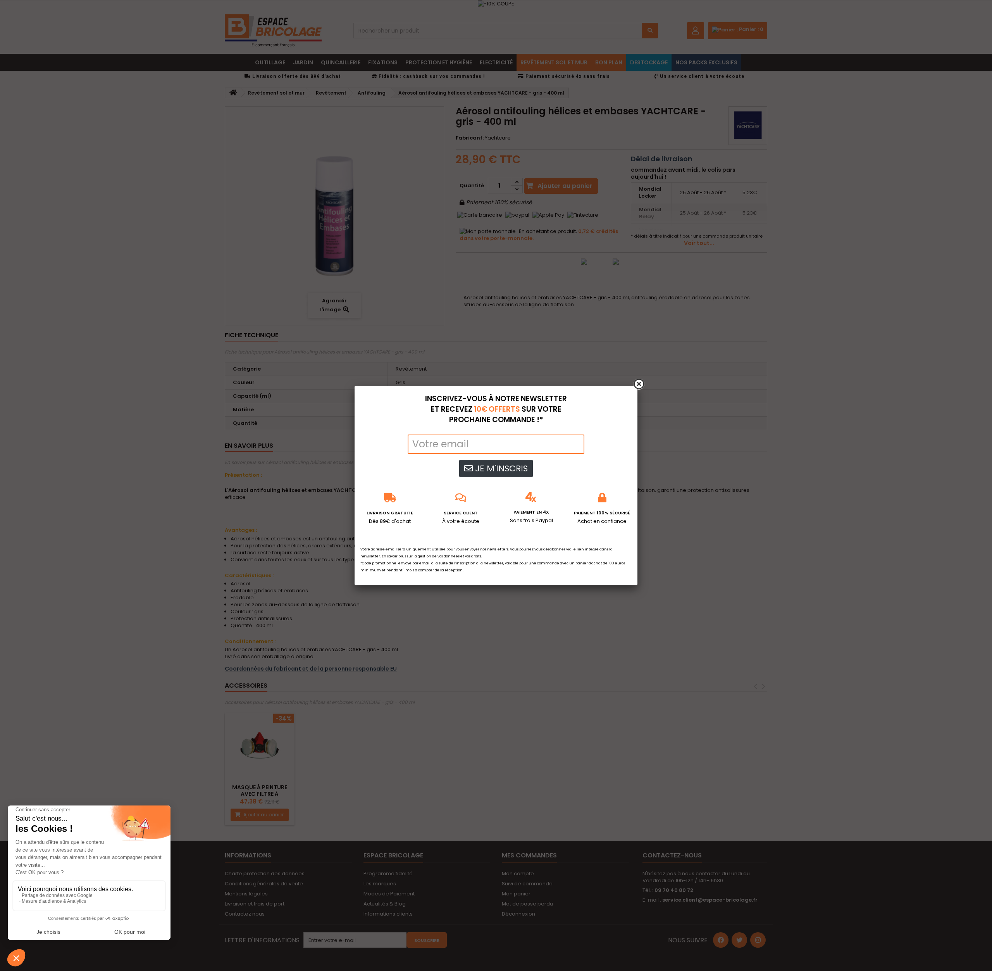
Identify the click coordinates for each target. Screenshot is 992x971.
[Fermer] (639, 384)
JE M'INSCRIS (500, 468)
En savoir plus (394, 556)
